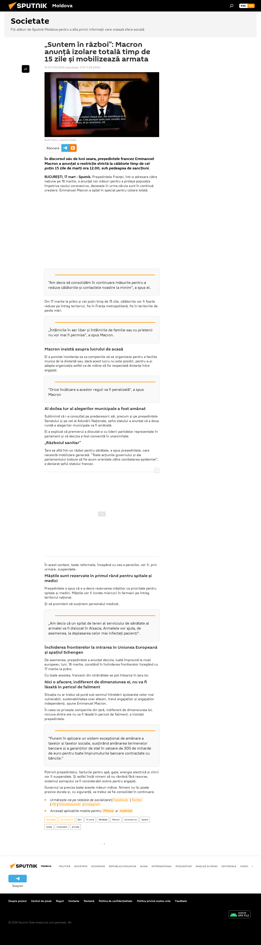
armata (75, 826)
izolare (144, 819)
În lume (90, 819)
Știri (80, 819)
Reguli (60, 901)
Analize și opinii (207, 866)
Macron (116, 819)
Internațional (162, 866)
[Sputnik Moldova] (29, 10)
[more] (25, 69)
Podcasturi (184, 866)
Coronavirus (66, 819)
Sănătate (103, 819)
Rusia (144, 866)
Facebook (120, 800)
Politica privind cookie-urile (154, 901)
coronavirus (130, 819)
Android (126, 811)
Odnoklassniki (70, 804)
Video (244, 866)
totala (49, 826)
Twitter (137, 800)
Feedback (181, 901)
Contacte (73, 901)
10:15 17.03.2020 (55, 67)
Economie (98, 866)
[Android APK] (240, 915)
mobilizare (62, 826)
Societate (51, 819)
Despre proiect (17, 901)
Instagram (92, 804)
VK (54, 804)
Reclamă (89, 901)
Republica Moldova (122, 866)
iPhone (108, 811)
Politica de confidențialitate (115, 901)
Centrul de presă (41, 901)
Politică (64, 866)
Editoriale (228, 866)
